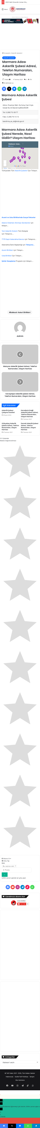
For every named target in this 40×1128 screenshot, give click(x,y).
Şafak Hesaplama (8, 261)
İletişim (32, 1077)
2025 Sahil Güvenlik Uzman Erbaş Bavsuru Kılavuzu (22, 2)
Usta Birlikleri (7, 256)
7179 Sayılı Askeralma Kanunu (13, 239)
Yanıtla (3, 1116)
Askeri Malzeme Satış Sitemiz (20, 17)
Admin (7, 79)
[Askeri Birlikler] (17, 9)
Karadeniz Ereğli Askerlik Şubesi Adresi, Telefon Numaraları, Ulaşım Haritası (29, 413)
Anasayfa (7, 53)
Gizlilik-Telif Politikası (21, 1077)
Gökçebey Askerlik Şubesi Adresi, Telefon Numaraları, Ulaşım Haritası (10, 426)
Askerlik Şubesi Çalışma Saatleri (8, 411)
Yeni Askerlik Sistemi (10, 231)
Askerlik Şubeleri (16, 53)
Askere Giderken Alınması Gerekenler (16, 223)
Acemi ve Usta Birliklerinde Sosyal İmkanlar (19, 217)
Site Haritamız (20, 1080)
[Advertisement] (20, 38)
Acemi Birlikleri (7, 250)
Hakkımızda (9, 1077)
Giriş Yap (6, 861)
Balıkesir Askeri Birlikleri (20, 312)
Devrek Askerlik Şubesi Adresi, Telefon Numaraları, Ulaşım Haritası (29, 426)
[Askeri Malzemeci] (20, 21)
